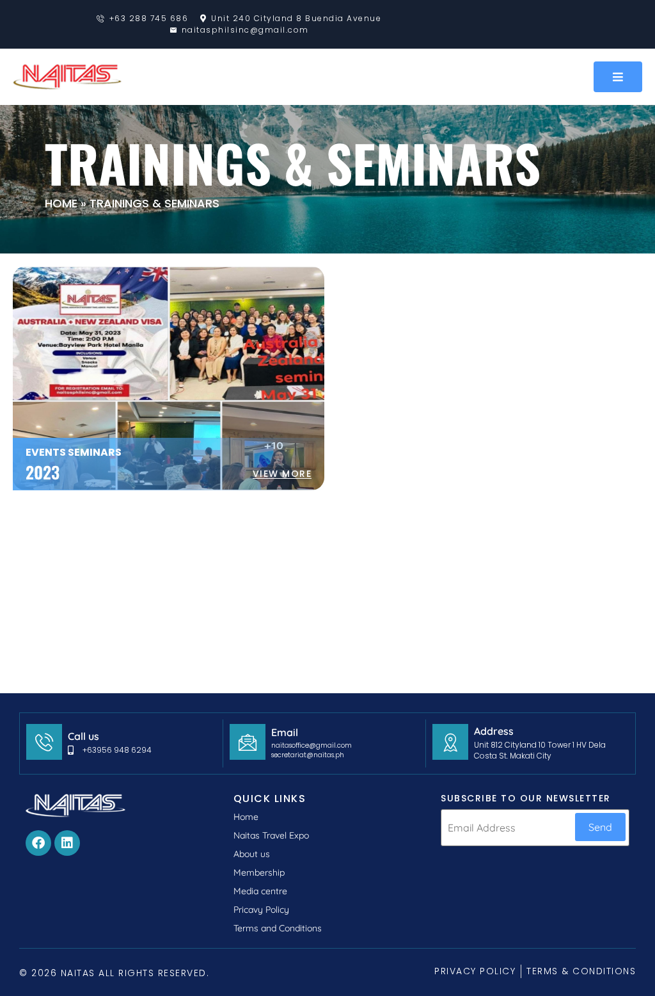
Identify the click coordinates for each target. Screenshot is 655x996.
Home (61, 203)
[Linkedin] (67, 843)
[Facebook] (38, 843)
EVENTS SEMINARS (74, 452)
